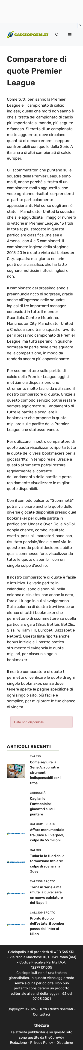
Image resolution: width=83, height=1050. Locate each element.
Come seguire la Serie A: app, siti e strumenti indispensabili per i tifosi (45, 772)
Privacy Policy (41, 1043)
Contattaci (41, 1014)
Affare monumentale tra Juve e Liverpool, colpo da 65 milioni (47, 835)
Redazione (18, 1043)
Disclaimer (64, 1043)
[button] (57, 35)
